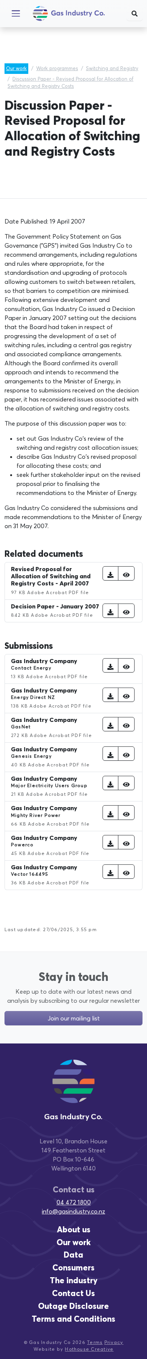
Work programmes (57, 68)
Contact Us (73, 1293)
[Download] (110, 573)
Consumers (73, 1267)
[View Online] (126, 573)
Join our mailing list (73, 1018)
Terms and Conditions (73, 1319)
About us (73, 1229)
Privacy (114, 1342)
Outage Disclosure (73, 1306)
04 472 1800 (74, 1202)
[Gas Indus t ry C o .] (73, 1088)
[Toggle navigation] (16, 13)
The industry (74, 1280)
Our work (16, 68)
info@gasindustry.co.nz (73, 1211)
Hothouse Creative (89, 1349)
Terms (95, 1342)
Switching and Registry (112, 68)
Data (73, 1255)
